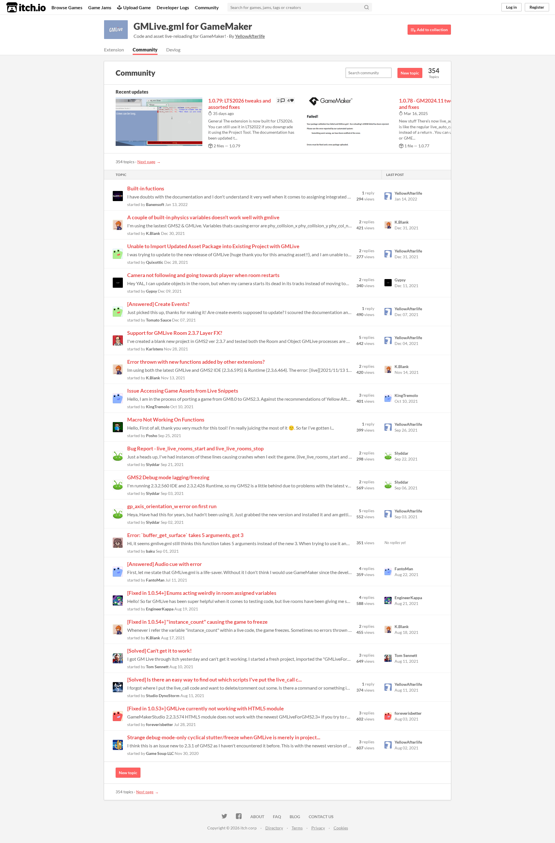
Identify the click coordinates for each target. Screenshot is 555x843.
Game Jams (99, 7)
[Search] (366, 7)
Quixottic (154, 262)
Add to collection (432, 29)
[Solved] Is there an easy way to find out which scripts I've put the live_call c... (214, 679)
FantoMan (155, 580)
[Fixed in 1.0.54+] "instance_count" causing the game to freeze (197, 622)
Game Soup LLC (160, 753)
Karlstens (154, 348)
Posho (151, 435)
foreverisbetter (159, 724)
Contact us (321, 816)
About (257, 816)
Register (537, 7)
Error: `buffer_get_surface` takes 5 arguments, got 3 (185, 535)
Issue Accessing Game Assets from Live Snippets (182, 390)
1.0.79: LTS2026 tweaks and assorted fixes (239, 103)
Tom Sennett (157, 666)
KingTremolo (157, 406)
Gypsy (151, 291)
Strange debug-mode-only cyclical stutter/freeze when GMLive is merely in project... (223, 737)
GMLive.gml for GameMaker (193, 26)
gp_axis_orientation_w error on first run (172, 506)
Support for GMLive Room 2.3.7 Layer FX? (174, 333)
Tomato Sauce (158, 319)
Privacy (318, 827)
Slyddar (153, 464)
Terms (297, 827)
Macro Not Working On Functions (165, 419)
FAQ (277, 816)
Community (207, 7)
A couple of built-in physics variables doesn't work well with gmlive (203, 217)
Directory (274, 827)
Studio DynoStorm (163, 695)
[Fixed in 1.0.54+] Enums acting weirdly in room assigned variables (201, 593)
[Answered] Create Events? (158, 304)
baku (150, 551)
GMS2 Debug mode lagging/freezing (168, 477)
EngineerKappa (159, 608)
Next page (146, 161)
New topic (410, 72)
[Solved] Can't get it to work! (159, 650)
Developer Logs (173, 7)
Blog (295, 816)
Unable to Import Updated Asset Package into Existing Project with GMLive (213, 246)
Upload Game (137, 7)
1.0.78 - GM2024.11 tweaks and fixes (430, 103)
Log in (511, 7)
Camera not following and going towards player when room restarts (203, 275)
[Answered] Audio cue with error (164, 564)
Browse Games (66, 7)
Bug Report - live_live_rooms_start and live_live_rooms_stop (195, 448)
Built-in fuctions (145, 188)
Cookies (341, 827)
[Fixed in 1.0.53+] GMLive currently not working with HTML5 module (205, 708)
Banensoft (155, 204)
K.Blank (153, 233)
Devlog (173, 49)
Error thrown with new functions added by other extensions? (196, 362)
